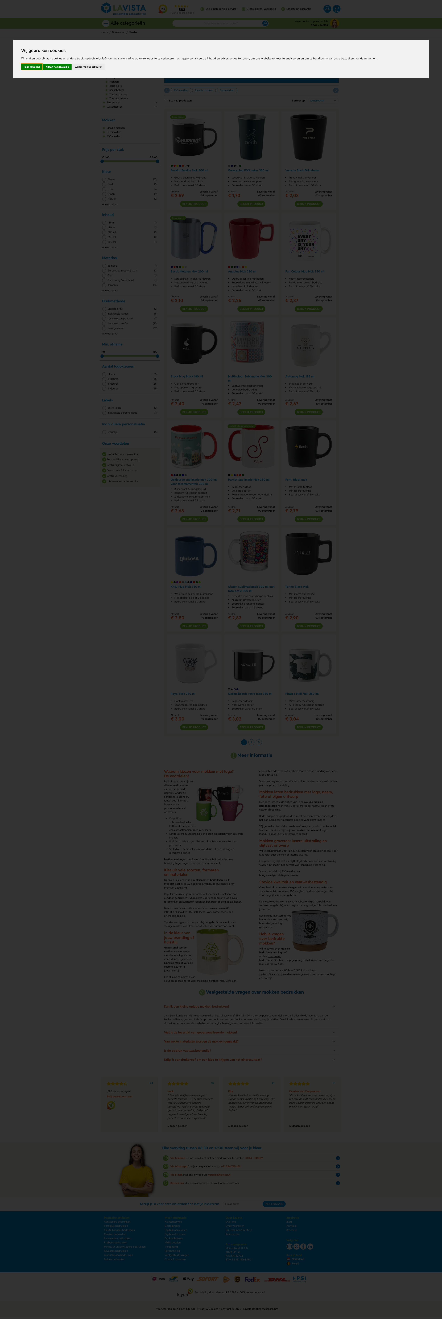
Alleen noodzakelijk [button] (57, 66)
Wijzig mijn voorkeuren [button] (88, 66)
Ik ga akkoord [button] (32, 66)
